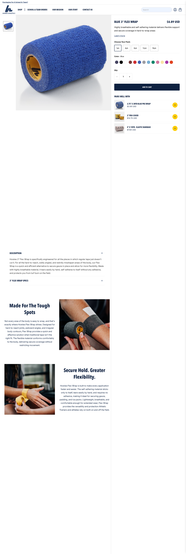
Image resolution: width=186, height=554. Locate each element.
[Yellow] (162, 62)
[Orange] (171, 62)
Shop (20, 9)
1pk (117, 48)
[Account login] (175, 9)
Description (16, 253)
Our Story (73, 9)
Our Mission (57, 9)
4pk (126, 48)
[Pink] (157, 62)
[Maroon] (130, 62)
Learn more (119, 35)
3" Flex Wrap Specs (19, 280)
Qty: (116, 70)
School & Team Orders (37, 9)
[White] (125, 62)
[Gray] (144, 62)
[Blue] (139, 62)
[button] (180, 10)
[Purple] (166, 62)
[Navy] (116, 62)
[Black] (121, 62)
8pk (135, 48)
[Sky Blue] (148, 62)
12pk (145, 48)
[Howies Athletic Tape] (9, 9)
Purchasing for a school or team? (15, 2)
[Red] (135, 62)
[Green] (153, 62)
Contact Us (87, 9)
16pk (154, 48)
